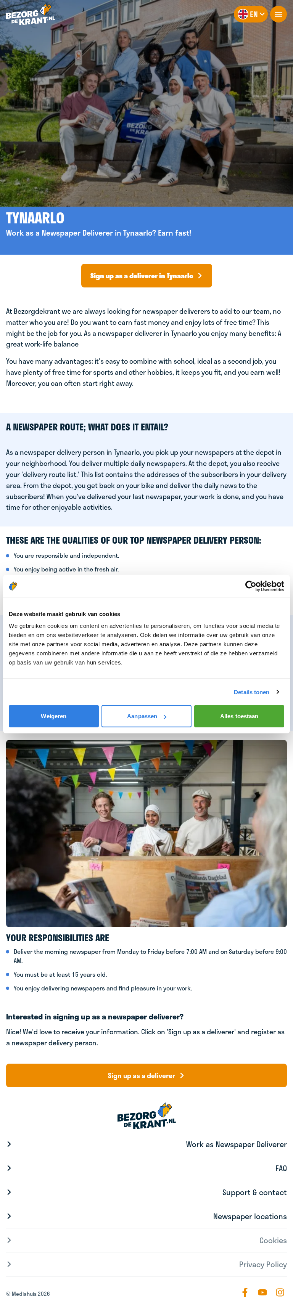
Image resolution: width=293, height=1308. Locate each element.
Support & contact (254, 1192)
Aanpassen (142, 716)
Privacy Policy (263, 1264)
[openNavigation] (278, 14)
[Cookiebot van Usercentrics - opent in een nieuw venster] (250, 586)
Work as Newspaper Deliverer (236, 1144)
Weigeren (53, 716)
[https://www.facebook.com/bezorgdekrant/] (245, 1292)
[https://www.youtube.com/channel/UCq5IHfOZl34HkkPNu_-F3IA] (262, 1292)
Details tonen (251, 692)
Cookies (273, 1240)
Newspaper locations (250, 1216)
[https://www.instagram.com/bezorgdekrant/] (280, 1292)
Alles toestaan (239, 716)
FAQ (281, 1168)
